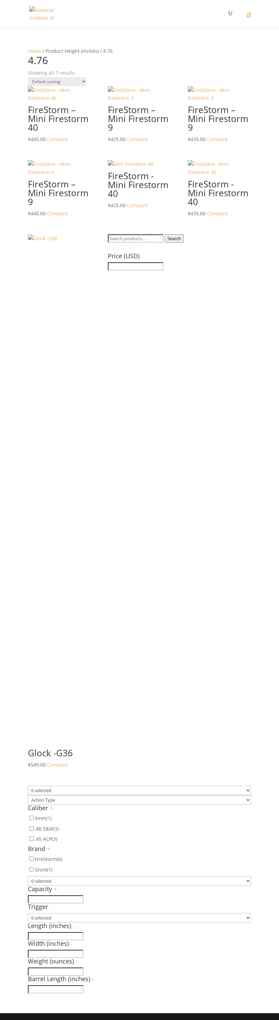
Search (174, 238)
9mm (43, 818)
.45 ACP (46, 839)
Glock (43, 869)
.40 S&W (47, 828)
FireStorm (48, 859)
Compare (57, 139)
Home (34, 51)
